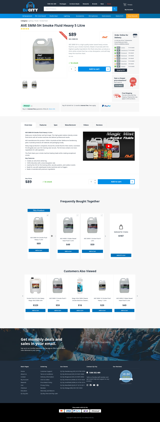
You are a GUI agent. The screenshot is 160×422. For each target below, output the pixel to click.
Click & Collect (44, 380)
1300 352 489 (51, 4)
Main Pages (25, 366)
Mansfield (124, 64)
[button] (55, 236)
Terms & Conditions (46, 374)
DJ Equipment (27, 16)
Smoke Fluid (44, 21)
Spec (56, 125)
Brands (94, 4)
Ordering (43, 366)
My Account (129, 9)
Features (43, 125)
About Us (24, 374)
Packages (63, 4)
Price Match (118, 85)
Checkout (24, 388)
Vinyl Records (132, 16)
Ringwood (124, 53)
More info (52, 109)
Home (23, 371)
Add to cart (94, 69)
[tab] (28, 125)
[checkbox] (48, 215)
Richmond (124, 55)
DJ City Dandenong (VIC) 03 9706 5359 (72, 371)
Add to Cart (38, 250)
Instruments (106, 16)
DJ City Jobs (24, 393)
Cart (22, 385)
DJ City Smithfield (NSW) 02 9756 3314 (72, 382)
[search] (78, 9)
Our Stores (64, 366)
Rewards (86, 4)
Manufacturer (70, 125)
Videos (86, 125)
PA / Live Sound (40, 16)
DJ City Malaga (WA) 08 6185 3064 (71, 388)
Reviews (99, 125)
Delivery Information (47, 377)
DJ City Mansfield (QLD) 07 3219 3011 (72, 385)
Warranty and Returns (47, 391)
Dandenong (124, 50)
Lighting (67, 16)
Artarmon (124, 61)
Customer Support (46, 371)
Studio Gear (54, 16)
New (102, 4)
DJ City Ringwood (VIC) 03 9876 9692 (72, 377)
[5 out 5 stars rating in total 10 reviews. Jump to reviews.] (80, 29)
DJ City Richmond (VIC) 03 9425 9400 (72, 374)
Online (123, 47)
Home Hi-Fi (119, 16)
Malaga (123, 66)
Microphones (93, 16)
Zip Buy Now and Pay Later (49, 393)
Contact (23, 377)
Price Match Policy (46, 382)
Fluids (36, 21)
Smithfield (124, 58)
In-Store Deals (74, 4)
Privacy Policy (104, 342)
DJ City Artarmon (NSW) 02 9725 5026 (72, 380)
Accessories (80, 16)
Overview (28, 125)
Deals (109, 4)
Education (24, 391)
